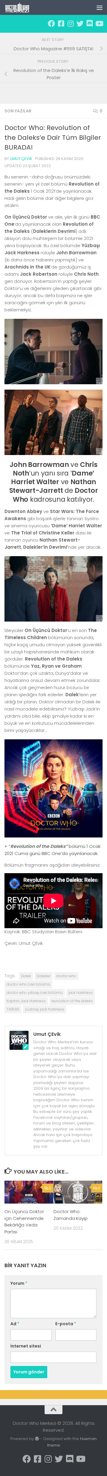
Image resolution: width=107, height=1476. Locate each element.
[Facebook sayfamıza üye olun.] (51, 23)
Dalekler (44, 975)
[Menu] (99, 7)
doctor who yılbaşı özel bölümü (35, 992)
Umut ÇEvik (21, 158)
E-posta (65, 1324)
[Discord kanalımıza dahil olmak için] (89, 23)
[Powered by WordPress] (37, 1439)
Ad (14, 1324)
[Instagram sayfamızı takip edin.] (70, 23)
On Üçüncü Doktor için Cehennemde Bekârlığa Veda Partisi (24, 1221)
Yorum (18, 1283)
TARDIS (13, 1009)
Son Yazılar (18, 111)
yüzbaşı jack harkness (44, 1009)
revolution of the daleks (72, 1000)
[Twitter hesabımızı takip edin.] (80, 23)
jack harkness (80, 992)
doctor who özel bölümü (28, 984)
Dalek (26, 975)
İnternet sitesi (25, 1346)
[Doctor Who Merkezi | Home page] (22, 7)
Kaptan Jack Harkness (26, 1000)
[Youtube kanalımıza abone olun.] (99, 23)
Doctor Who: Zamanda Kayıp (71, 1214)
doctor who (66, 975)
